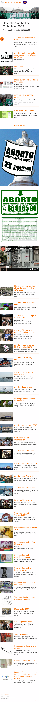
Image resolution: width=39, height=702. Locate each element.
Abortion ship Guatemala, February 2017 (24, 373)
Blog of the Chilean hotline (24, 110)
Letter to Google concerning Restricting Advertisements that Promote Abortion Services (25, 675)
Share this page (20, 125)
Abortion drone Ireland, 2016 (25, 387)
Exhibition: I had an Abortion (25, 660)
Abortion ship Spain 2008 (24, 450)
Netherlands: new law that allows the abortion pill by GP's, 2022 (24, 288)
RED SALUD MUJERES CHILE (23, 96)
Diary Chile (18, 66)
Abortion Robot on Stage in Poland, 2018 (25, 316)
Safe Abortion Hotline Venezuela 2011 (22, 513)
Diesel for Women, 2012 (24, 500)
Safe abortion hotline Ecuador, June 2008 (22, 568)
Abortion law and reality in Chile (24, 38)
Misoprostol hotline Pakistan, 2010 (25, 528)
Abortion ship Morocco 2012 (25, 425)
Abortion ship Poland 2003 (25, 476)
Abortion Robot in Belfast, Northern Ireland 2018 (24, 345)
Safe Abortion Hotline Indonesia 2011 (22, 438)
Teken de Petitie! (21, 634)
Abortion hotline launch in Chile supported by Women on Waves (25, 55)
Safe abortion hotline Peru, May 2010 (25, 543)
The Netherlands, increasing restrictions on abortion (25, 598)
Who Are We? (5, 695)
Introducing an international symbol (25, 647)
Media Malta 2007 (21, 608)
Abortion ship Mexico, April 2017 (25, 358)
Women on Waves (14, 2)
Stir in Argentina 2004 (23, 621)
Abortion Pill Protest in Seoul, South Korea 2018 (24, 331)
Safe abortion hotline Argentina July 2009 (22, 556)
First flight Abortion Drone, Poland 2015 (25, 399)
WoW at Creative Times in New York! (24, 583)
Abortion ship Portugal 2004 (25, 463)
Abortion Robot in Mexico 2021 (24, 303)
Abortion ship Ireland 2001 (25, 487)
